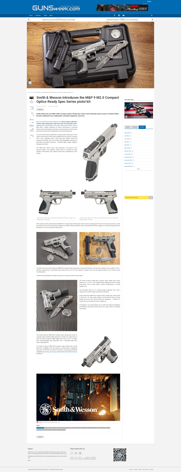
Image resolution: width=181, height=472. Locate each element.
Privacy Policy (145, 469)
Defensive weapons (67, 427)
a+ (33, 122)
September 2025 (128, 166)
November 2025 (128, 160)
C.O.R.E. (117, 268)
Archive (143, 127)
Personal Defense (101, 427)
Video (45, 15)
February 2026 (127, 151)
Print (33, 119)
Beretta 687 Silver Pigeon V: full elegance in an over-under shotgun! (122, 19)
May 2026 (126, 142)
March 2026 (127, 148)
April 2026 (126, 145)
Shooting (50, 429)
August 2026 (127, 132)
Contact (135, 469)
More (51, 15)
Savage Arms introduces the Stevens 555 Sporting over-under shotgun (58, 19)
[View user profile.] (31, 97)
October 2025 (127, 163)
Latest (128, 127)
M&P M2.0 (39, 127)
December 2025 (128, 157)
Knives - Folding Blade (92, 427)
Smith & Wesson (40, 427)
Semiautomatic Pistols (42, 429)
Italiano (40, 109)
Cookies (151, 469)
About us (131, 469)
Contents (37, 15)
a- (31, 122)
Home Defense (83, 427)
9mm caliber (59, 427)
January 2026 (127, 154)
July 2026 (126, 136)
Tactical (54, 429)
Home (31, 15)
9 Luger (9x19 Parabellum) (50, 427)
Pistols (56, 106)
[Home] (56, 7)
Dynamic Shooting (76, 427)
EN (150, 1)
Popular (135, 127)
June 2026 (126, 139)
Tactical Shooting (61, 429)
